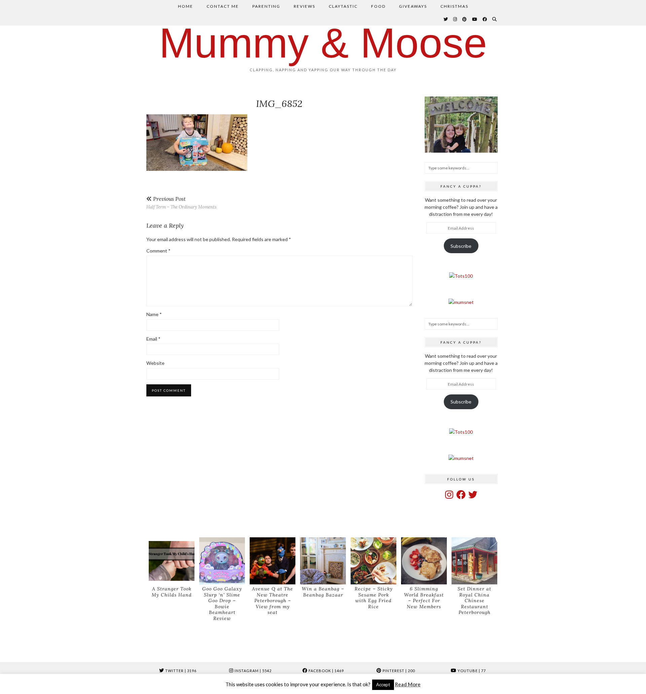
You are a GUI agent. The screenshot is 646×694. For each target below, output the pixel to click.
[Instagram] (455, 19)
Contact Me (223, 6)
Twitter (180, 670)
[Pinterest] (464, 19)
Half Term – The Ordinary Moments (181, 202)
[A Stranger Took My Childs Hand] (171, 561)
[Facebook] (485, 19)
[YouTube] (475, 19)
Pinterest (398, 670)
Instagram (253, 670)
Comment (158, 251)
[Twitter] (445, 19)
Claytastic (343, 6)
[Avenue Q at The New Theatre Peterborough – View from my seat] (272, 561)
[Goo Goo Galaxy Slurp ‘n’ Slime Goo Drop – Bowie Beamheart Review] (222, 561)
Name (154, 314)
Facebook (326, 670)
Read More (408, 684)
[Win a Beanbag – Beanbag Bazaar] (323, 561)
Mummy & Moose (323, 43)
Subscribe (461, 246)
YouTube (471, 670)
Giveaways (413, 6)
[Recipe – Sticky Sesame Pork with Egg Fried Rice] (373, 561)
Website (155, 363)
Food (378, 6)
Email (153, 339)
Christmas (454, 6)
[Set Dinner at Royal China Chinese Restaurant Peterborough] (474, 561)
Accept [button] (383, 684)
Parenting (266, 6)
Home (185, 6)
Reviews (304, 6)
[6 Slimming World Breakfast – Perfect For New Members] (424, 561)
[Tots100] (461, 276)
